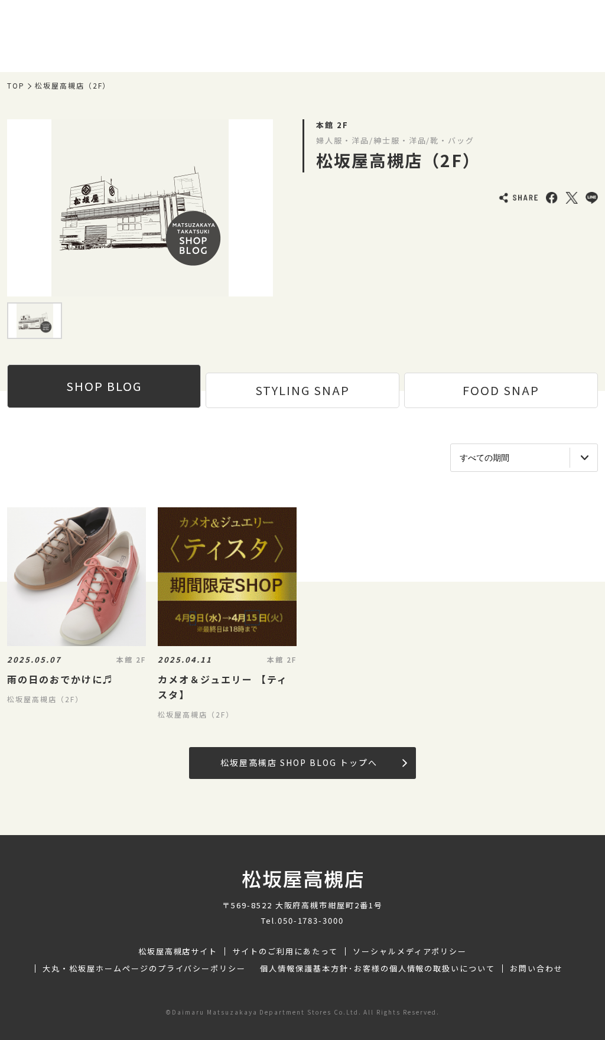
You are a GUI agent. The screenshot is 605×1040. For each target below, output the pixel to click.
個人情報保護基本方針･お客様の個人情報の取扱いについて (377, 968)
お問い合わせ (536, 968)
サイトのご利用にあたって (285, 951)
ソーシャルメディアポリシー (410, 951)
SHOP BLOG (104, 386)
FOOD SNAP (501, 390)
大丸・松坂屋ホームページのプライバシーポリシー (144, 968)
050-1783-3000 (311, 920)
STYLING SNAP (302, 390)
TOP (16, 85)
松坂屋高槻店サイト (178, 951)
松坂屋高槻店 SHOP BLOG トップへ (298, 762)
